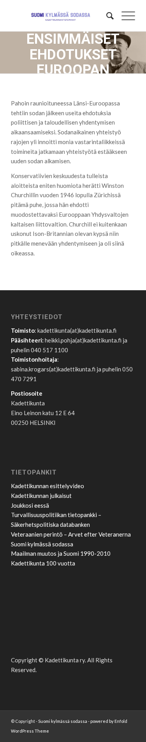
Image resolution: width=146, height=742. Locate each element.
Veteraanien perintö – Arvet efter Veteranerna (71, 534)
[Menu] (124, 15)
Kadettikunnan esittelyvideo (47, 485)
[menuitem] (106, 15)
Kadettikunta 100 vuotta (43, 563)
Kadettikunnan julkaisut (41, 495)
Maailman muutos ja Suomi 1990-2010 (61, 553)
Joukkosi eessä (30, 505)
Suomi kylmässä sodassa (42, 544)
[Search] (106, 15)
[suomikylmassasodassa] (60, 15)
